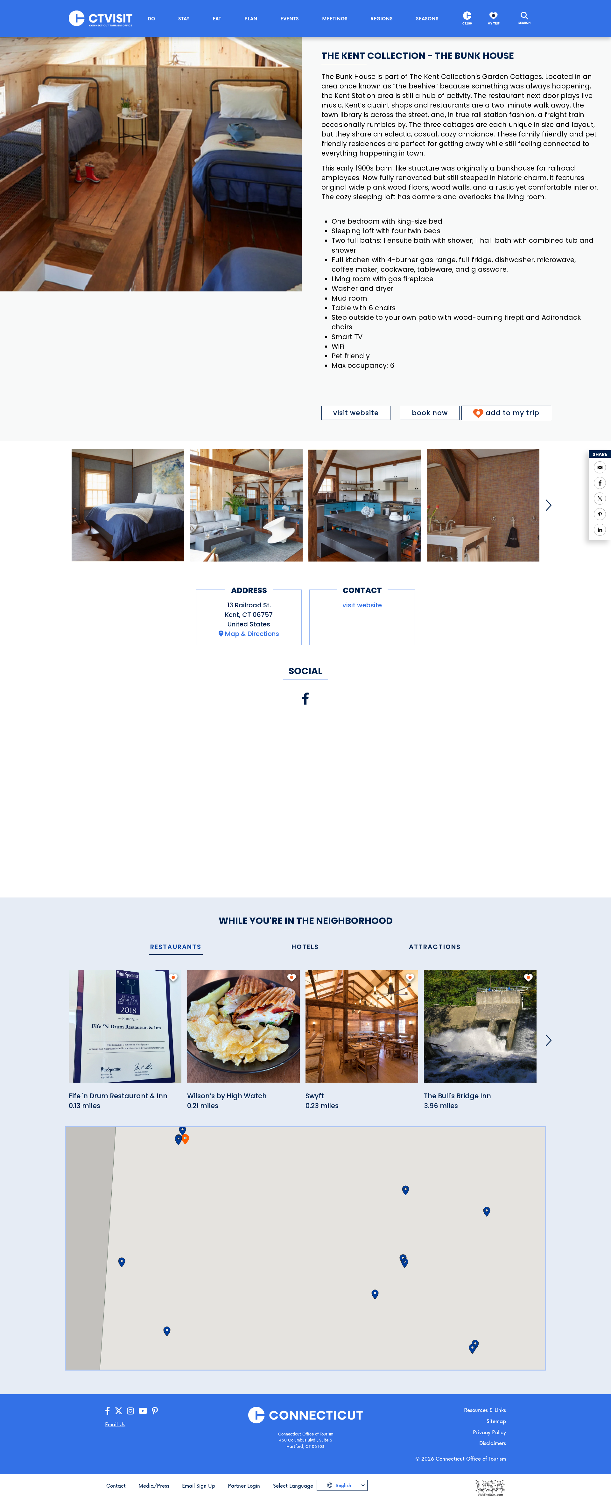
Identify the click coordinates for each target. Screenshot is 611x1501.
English (343, 1485)
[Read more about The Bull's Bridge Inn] (480, 1030)
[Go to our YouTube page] (142, 1411)
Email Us (115, 1424)
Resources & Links (485, 1410)
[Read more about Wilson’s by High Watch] (243, 1030)
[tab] (176, 947)
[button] (182, 1131)
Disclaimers (492, 1443)
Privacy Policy (489, 1432)
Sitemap (496, 1421)
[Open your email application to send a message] (600, 467)
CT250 (467, 23)
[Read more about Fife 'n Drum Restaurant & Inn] (125, 1030)
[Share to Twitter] (600, 498)
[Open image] (128, 505)
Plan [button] (250, 18)
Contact (116, 1486)
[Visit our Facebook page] (305, 698)
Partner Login (244, 1486)
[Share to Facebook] (600, 483)
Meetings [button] (335, 18)
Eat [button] (217, 18)
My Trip (494, 23)
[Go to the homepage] (100, 18)
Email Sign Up (198, 1486)
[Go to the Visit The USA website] (490, 1487)
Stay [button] (184, 18)
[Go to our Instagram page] (130, 1411)
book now (430, 412)
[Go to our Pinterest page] (155, 1411)
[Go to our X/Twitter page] (119, 1411)
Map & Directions (252, 633)
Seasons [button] (427, 18)
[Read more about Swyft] (362, 1030)
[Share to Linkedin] (600, 530)
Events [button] (289, 18)
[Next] (548, 505)
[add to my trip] (173, 977)
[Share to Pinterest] (600, 514)
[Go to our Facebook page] (107, 1411)
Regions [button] (381, 18)
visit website (356, 412)
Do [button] (151, 18)
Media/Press (153, 1486)
